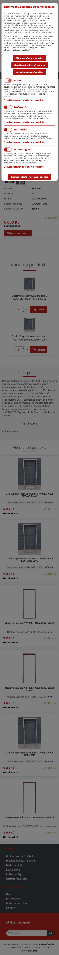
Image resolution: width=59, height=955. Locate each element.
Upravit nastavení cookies (29, 72)
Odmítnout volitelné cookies (29, 65)
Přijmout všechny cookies (29, 58)
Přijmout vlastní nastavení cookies (29, 176)
